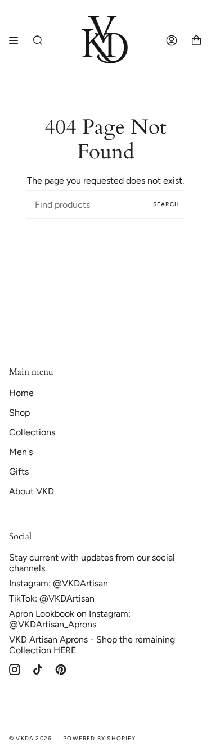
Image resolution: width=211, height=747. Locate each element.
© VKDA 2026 (30, 738)
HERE (64, 650)
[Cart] (196, 40)
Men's (21, 452)
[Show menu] (17, 40)
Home (21, 393)
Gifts (19, 471)
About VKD (31, 491)
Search (166, 204)
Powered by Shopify (99, 738)
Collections (32, 432)
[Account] (171, 40)
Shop (19, 412)
